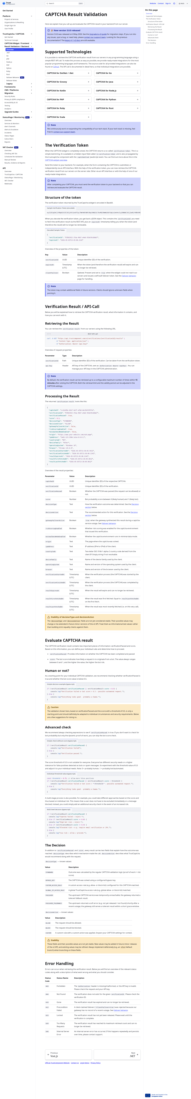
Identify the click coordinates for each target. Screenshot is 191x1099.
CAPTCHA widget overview (56, 160)
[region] (93, 212)
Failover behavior (129, 276)
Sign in (168, 3)
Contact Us (75, 1063)
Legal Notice (84, 1063)
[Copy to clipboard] (138, 212)
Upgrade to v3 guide (98, 34)
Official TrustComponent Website (57, 1063)
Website (153, 3)
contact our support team (95, 37)
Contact (161, 3)
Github (56, 67)
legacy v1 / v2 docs (72, 40)
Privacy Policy (95, 1063)
